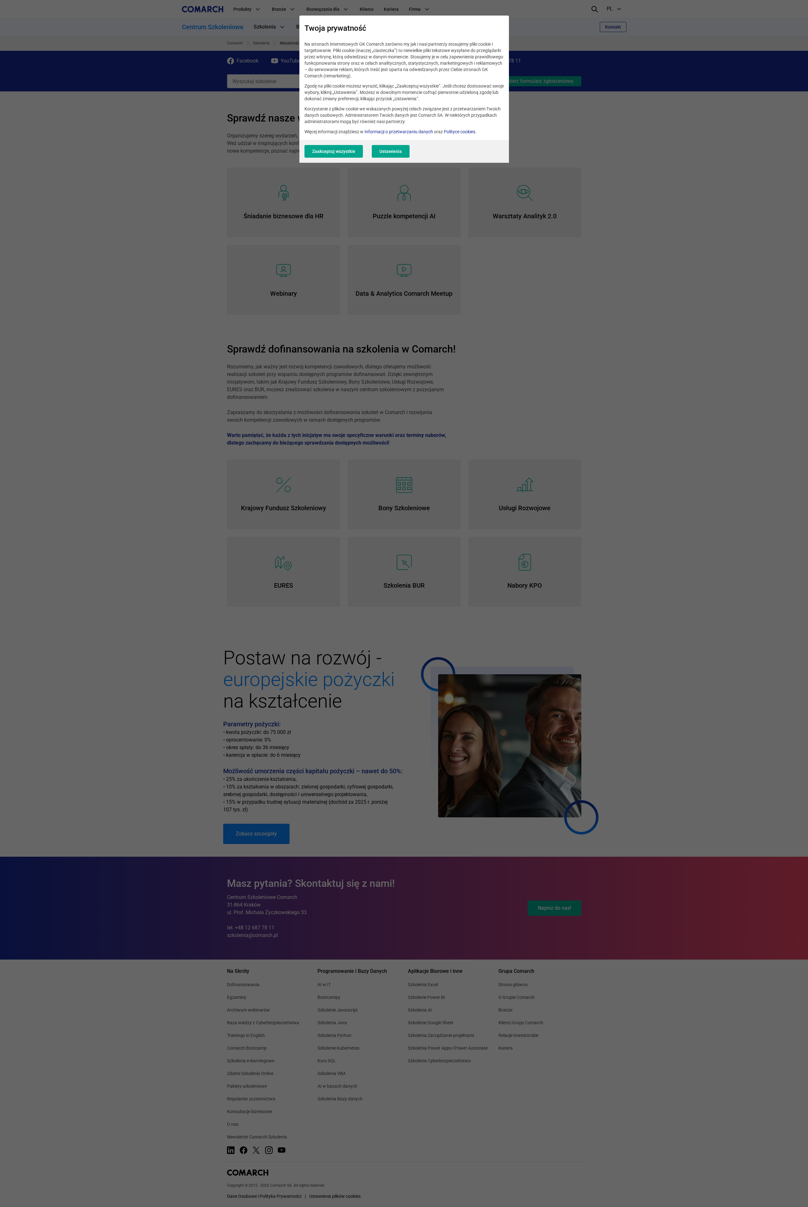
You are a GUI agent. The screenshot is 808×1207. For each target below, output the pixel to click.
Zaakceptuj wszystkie (333, 151)
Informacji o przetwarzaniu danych (398, 131)
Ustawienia (390, 151)
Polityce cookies (459, 131)
